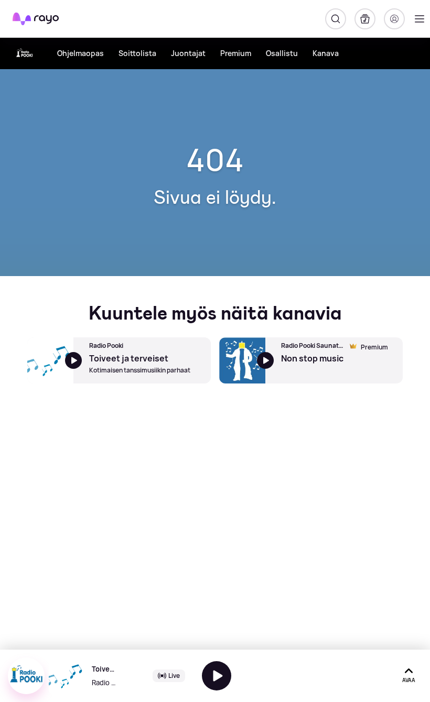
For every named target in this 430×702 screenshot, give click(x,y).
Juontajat (188, 53)
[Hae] (335, 18)
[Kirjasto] (364, 18)
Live (174, 675)
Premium (235, 53)
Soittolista (137, 53)
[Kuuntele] (216, 675)
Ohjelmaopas (80, 53)
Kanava (326, 53)
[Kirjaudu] (394, 18)
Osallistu (282, 53)
